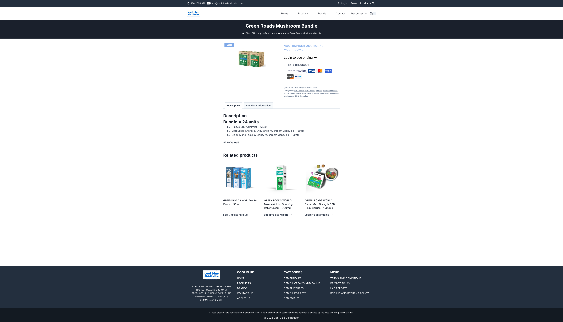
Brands (322, 13)
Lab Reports (338, 288)
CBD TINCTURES (294, 288)
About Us (243, 298)
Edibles (319, 90)
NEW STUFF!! (313, 93)
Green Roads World (298, 93)
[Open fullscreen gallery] (276, 71)
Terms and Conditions (345, 278)
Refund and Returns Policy (349, 293)
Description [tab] (233, 105)
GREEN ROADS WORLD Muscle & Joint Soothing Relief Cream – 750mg (278, 204)
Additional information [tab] (258, 105)
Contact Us (245, 293)
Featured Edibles (330, 90)
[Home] (243, 33)
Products (303, 13)
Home (284, 13)
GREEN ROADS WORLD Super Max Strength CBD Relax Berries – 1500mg (320, 204)
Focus (286, 93)
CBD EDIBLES (292, 298)
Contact (340, 13)
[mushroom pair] (251, 57)
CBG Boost (310, 90)
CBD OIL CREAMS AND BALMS (302, 283)
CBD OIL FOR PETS (295, 293)
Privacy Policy (340, 283)
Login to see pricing (299, 57)
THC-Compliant (301, 96)
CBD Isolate (299, 90)
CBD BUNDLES (292, 278)
